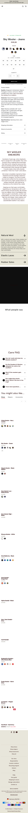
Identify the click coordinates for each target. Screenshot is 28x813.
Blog (14, 770)
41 (3, 64)
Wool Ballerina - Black (7, 556)
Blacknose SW (13, 48)
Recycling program (14, 765)
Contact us (14, 784)
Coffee (7, 426)
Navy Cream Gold (24, 48)
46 (24, 64)
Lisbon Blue (5, 583)
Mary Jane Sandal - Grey (7, 620)
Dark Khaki (7, 583)
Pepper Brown (2, 707)
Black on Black (20, 48)
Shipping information (7, 125)
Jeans (3, 48)
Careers (14, 768)
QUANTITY (14, 72)
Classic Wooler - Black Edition (7, 468)
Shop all (14, 754)
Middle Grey (10, 48)
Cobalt (10, 560)
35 (3, 60)
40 (24, 60)
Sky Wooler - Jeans (7, 443)
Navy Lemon (2, 426)
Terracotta (5, 664)
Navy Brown (13, 707)
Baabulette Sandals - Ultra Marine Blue (7, 659)
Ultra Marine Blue (2, 664)
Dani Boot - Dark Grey (7, 724)
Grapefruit (2, 583)
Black (5, 538)
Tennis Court (10, 426)
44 (15, 64)
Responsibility (14, 761)
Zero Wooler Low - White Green (6, 491)
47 (13, 68)
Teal (7, 560)
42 (7, 64)
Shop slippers (14, 749)
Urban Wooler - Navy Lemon (7, 421)
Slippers (10, 397)
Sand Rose (10, 707)
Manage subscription (14, 782)
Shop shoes (14, 747)
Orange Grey (5, 474)
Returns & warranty (6, 129)
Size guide (14, 777)
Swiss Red (13, 664)
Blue (5, 560)
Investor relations (14, 763)
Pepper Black (5, 426)
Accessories (19, 397)
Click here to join (14, 794)
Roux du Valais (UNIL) (17, 48)
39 (19, 60)
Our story (14, 758)
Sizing (3, 133)
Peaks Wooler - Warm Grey (7, 682)
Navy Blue (5, 497)
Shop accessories (14, 751)
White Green (2, 497)
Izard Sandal (5, 639)
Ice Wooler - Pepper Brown (7, 702)
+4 (2, 450)
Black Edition (7, 48)
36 (7, 60)
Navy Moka (12, 52)
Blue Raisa (15, 52)
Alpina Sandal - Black (7, 600)
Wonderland (13, 426)
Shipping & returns (14, 779)
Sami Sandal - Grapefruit (5, 578)
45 (19, 64)
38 (15, 60)
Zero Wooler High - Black (6, 514)
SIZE (14, 56)
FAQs (14, 775)
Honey (13, 560)
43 (11, 64)
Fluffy (10, 664)
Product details (5, 87)
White (2, 538)
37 (11, 60)
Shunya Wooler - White (8, 534)
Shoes (3, 397)
